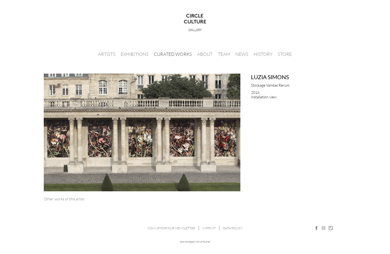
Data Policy (232, 228)
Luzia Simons (270, 77)
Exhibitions (135, 54)
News (241, 54)
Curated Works (173, 54)
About (205, 54)
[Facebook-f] (316, 228)
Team (224, 54)
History (263, 54)
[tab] (64, 199)
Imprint (209, 228)
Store (285, 54)
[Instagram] (324, 228)
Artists (106, 54)
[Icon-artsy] (331, 228)
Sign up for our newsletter (171, 228)
